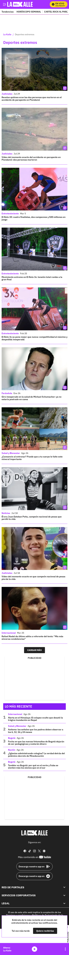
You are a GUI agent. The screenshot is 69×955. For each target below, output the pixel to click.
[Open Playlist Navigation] (65, 949)
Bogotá (11, 738)
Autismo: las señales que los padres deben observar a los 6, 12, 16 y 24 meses (35, 730)
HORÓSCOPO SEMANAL (29, 11)
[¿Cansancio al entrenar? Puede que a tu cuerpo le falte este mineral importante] (34, 428)
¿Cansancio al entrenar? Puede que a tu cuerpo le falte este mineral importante (32, 458)
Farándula (7, 393)
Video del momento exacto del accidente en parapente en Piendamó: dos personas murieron (31, 158)
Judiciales (7, 93)
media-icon (34, 949)
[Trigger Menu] (4, 4)
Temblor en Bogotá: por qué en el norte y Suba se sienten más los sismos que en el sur (33, 766)
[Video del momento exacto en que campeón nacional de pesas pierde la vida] (34, 548)
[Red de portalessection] (64, 887)
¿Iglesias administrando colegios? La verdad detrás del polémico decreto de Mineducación (36, 754)
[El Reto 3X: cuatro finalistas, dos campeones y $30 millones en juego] (34, 189)
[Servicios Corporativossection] (64, 895)
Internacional (9, 632)
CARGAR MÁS (34, 650)
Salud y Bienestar (11, 453)
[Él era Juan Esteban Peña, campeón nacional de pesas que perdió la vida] (34, 488)
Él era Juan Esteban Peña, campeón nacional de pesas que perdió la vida (32, 518)
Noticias (6, 513)
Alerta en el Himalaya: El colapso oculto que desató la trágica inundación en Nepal (35, 719)
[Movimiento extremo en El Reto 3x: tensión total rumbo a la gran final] (34, 249)
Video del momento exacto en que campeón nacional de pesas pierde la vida (33, 577)
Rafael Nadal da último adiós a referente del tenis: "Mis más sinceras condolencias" (32, 637)
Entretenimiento (10, 213)
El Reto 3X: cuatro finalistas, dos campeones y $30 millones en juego (33, 218)
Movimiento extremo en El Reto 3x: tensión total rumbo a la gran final (32, 278)
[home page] (34, 833)
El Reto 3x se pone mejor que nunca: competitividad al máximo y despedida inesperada (34, 338)
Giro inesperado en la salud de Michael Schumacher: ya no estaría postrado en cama (31, 398)
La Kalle (7, 34)
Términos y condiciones (18, 915)
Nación (11, 749)
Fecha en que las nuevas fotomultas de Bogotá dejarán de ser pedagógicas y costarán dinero (36, 742)
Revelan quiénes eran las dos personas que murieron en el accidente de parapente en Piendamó (32, 98)
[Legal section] (64, 903)
